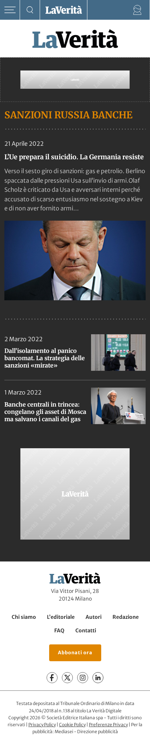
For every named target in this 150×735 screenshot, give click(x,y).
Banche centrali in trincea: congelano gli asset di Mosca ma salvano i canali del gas (45, 412)
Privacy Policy (42, 724)
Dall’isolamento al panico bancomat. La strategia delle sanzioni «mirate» (44, 358)
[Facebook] (52, 677)
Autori (94, 617)
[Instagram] (82, 677)
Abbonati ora (75, 653)
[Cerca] (30, 10)
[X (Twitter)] (67, 677)
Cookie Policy (72, 724)
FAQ (59, 630)
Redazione (125, 617)
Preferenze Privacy (108, 724)
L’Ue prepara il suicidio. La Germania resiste (74, 157)
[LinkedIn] (97, 677)
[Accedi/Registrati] (137, 10)
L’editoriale (61, 617)
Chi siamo (24, 617)
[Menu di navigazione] (10, 10)
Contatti (85, 630)
